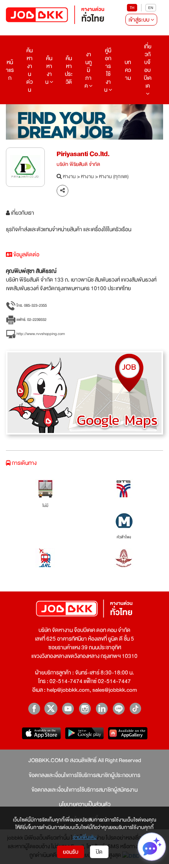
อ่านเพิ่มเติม (85, 838)
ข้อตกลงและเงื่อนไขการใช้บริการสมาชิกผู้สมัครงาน (84, 789)
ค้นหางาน (48, 70)
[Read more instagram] (84, 708)
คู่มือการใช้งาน (107, 70)
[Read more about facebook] (34, 708)
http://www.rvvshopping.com (40, 333)
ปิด (99, 852)
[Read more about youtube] (67, 708)
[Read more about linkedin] (101, 708)
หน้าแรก (10, 70)
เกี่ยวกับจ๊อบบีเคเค (147, 66)
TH (132, 7)
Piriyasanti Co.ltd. (83, 154)
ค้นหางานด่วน (29, 70)
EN (150, 7)
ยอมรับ (70, 852)
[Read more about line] (118, 708)
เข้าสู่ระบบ (140, 19)
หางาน (69, 177)
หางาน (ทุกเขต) (114, 177)
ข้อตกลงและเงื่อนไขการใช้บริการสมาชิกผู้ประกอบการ (84, 775)
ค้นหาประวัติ (69, 70)
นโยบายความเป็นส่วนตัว (84, 804)
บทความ (128, 70)
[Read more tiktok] (135, 708)
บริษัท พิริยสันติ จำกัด (78, 165)
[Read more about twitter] (50, 708)
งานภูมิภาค (88, 70)
